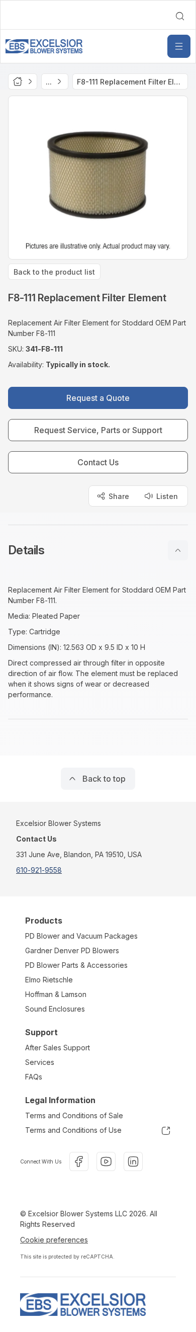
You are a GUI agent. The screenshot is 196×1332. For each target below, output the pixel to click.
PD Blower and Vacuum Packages (81, 936)
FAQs (33, 1076)
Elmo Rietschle (49, 979)
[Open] (178, 46)
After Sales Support (57, 1047)
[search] (179, 16)
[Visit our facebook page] (78, 1161)
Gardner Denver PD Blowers (72, 950)
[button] (98, 550)
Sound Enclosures (55, 1009)
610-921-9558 (39, 870)
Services (39, 1062)
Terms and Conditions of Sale (74, 1115)
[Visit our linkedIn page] (133, 1161)
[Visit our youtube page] (106, 1161)
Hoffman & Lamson (55, 994)
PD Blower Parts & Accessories (76, 965)
